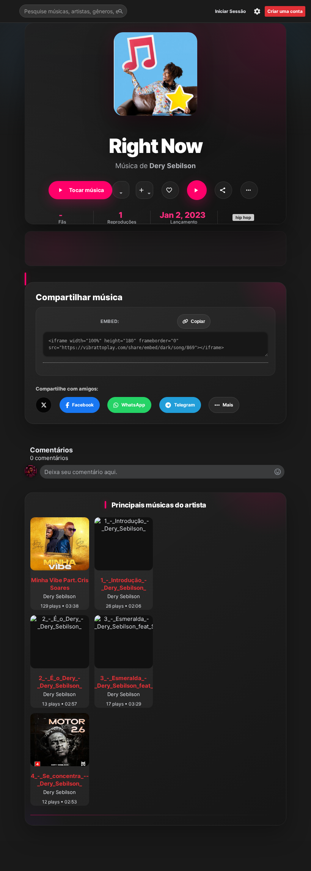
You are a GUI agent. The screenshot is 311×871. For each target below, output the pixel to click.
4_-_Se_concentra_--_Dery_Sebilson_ (60, 779)
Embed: (110, 321)
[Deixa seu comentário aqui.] (162, 472)
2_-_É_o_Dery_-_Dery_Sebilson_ (59, 681)
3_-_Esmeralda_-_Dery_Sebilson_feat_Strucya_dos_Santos (152, 681)
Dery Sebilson (172, 166)
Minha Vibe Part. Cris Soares (59, 583)
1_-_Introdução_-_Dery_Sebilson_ (124, 583)
